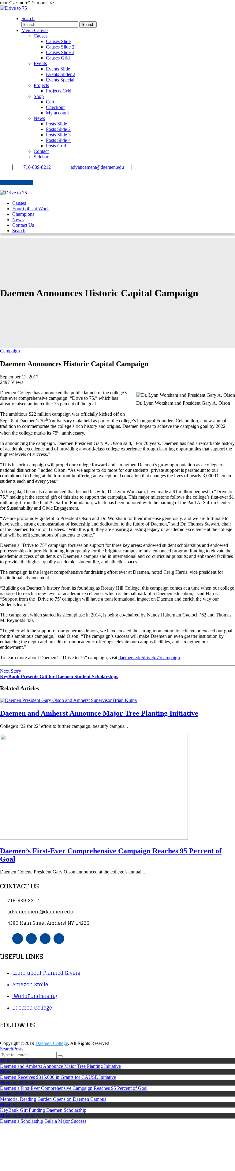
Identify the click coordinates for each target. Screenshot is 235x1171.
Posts (18, 1048)
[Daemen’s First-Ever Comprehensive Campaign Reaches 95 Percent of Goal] (94, 837)
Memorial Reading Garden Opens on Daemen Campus (53, 1099)
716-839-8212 (37, 167)
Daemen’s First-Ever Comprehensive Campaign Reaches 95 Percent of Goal (73, 1088)
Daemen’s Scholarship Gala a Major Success (43, 1121)
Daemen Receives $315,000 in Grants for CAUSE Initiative (58, 1077)
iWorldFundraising (34, 996)
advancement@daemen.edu (97, 167)
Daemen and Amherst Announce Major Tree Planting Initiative (60, 1066)
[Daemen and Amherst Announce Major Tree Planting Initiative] (68, 700)
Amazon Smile (30, 984)
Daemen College (32, 1007)
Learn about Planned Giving (46, 973)
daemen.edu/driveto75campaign (149, 657)
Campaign (10, 350)
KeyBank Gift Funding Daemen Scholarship (43, 1110)
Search (6, 1048)
